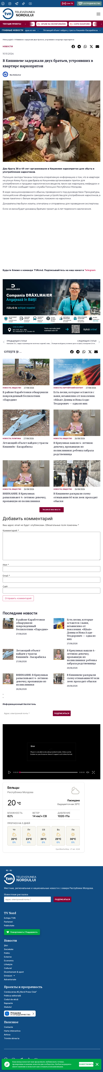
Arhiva (7, 1034)
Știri (6, 945)
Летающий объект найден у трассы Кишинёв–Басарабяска (38, 30)
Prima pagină (8, 40)
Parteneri (8, 921)
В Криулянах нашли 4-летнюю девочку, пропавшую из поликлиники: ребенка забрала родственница (82, 657)
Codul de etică (11, 999)
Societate (8, 949)
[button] (73, 46)
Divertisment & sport (14, 972)
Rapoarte (8, 1003)
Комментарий (11, 530)
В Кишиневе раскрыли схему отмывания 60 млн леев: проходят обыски (76, 497)
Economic (9, 960)
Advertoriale (10, 979)
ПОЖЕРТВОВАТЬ (86, 1064)
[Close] (97, 1064)
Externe (8, 957)
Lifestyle (8, 964)
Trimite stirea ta (11, 1038)
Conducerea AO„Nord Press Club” (20, 992)
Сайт (5, 586)
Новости (8, 46)
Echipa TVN (9, 918)
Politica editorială (12, 995)
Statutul (8, 1007)
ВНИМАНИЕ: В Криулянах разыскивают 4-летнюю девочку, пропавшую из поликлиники (24, 497)
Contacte (8, 1027)
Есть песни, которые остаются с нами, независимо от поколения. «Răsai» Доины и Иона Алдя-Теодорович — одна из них (81, 629)
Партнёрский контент (72, 388)
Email (6, 576)
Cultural (8, 968)
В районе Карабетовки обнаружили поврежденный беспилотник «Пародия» (25, 396)
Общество (16, 388)
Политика (16, 438)
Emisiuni (8, 975)
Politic (7, 953)
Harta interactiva (12, 1031)
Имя (6, 565)
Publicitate (9, 925)
